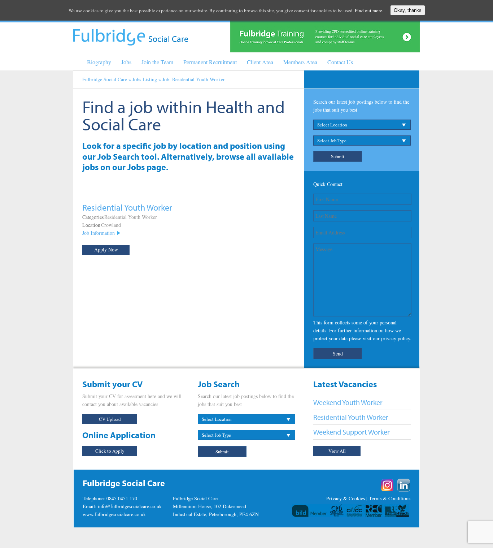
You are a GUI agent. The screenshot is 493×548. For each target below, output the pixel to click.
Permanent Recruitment (210, 62)
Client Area (260, 62)
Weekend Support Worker (351, 431)
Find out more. (369, 10)
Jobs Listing (144, 79)
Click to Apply (110, 451)
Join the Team (157, 62)
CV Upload (110, 419)
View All (337, 451)
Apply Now (106, 249)
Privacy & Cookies (345, 498)
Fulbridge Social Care (104, 79)
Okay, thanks (408, 10)
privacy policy (395, 338)
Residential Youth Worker (130, 216)
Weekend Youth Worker (348, 402)
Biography (99, 62)
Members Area (300, 62)
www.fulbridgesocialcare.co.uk (114, 514)
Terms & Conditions (389, 498)
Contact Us (340, 62)
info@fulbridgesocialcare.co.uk (130, 506)
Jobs (126, 62)
